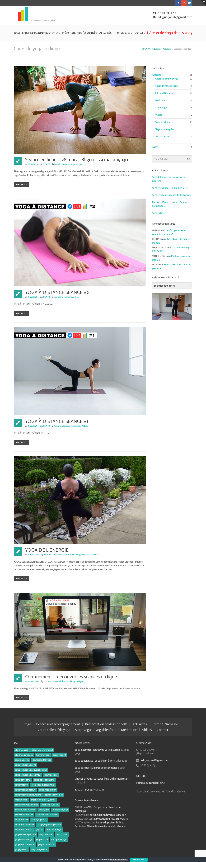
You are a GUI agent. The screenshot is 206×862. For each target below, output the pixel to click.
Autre (155, 147)
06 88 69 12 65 (167, 13)
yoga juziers (62, 834)
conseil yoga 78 (22, 760)
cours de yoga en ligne (44, 779)
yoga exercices (46, 834)
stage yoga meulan (23, 829)
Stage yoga (161, 107)
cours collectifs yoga (42, 760)
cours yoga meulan (47, 789)
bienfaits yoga (42, 755)
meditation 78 (21, 799)
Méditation (161, 100)
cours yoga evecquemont (42, 784)
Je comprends (139, 859)
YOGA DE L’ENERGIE (47, 550)
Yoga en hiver (158, 213)
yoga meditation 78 (23, 839)
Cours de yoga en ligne (72, 164)
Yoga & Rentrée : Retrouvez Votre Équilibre (97, 749)
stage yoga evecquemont (49, 824)
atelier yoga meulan (24, 755)
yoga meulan (42, 839)
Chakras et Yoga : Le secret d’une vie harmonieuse (101, 778)
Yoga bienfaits (162, 122)
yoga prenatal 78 (58, 839)
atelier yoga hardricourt (42, 750)
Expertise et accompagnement (41, 33)
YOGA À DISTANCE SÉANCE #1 (56, 421)
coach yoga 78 (59, 755)
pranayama (44, 809)
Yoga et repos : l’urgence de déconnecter (172, 195)
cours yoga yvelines (54, 794)
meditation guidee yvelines (43, 799)
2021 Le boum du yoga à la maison (107, 814)
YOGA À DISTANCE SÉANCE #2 (57, 292)
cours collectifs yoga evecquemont (30, 770)
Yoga (17, 33)
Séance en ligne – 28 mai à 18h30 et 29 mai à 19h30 (76, 160)
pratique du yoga (60, 809)
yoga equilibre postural (25, 834)
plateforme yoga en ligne (26, 804)
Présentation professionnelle (79, 33)
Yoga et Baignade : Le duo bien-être (169, 188)
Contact (140, 33)
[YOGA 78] (35, 15)
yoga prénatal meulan (24, 844)
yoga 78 (39, 829)
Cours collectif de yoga (166, 78)
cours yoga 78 (21, 784)
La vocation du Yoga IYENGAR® (111, 818)
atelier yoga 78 (21, 750)
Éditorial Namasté (90, 554)
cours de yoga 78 (22, 779)
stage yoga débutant (24, 824)
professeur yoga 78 (24, 814)
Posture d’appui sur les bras (109, 822)
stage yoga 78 (21, 819)
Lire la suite (21, 184)
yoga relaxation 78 (46, 844)
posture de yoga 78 (50, 804)
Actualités (105, 33)
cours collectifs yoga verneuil (28, 774)
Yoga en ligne (162, 136)
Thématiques (122, 33)
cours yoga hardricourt (25, 789)
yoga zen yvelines (39, 849)
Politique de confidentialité (150, 782)
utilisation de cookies (119, 859)
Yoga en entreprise (164, 129)
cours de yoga (51, 774)
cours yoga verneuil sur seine (28, 794)
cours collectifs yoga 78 (25, 765)
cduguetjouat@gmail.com (154, 760)
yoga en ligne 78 (54, 829)
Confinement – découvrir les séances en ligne (71, 677)
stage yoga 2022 (39, 819)
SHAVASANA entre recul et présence (106, 826)
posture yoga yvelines (25, 809)
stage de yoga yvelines (47, 814)
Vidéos (76, 297)
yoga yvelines (21, 849)
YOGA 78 (46, 164)
